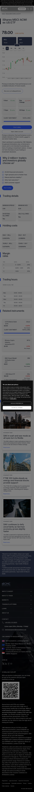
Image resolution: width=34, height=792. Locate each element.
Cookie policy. (13, 398)
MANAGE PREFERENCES (17, 403)
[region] (17, 396)
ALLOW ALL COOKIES (17, 407)
